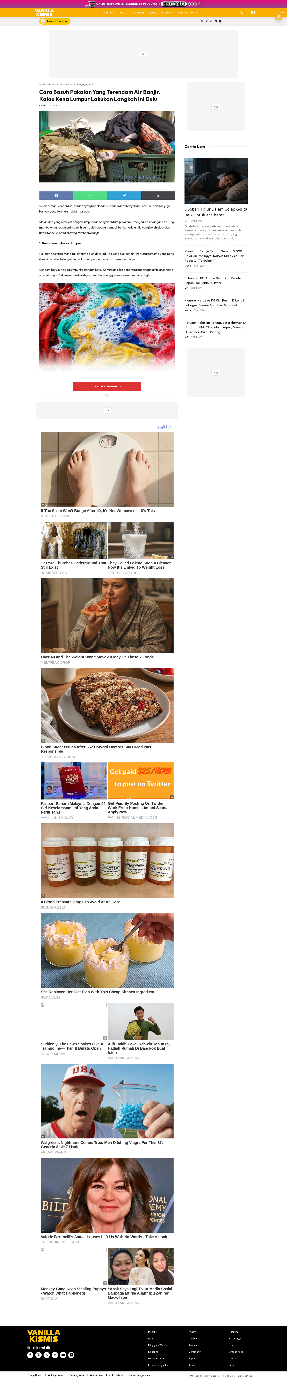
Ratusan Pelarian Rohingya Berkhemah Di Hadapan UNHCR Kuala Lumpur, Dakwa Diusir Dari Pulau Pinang (215, 327)
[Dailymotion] (220, 21)
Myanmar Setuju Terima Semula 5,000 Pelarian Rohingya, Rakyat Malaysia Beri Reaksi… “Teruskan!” (214, 255)
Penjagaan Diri (85, 84)
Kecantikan (66, 84)
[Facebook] (198, 21)
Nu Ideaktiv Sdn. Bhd (218, 1376)
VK (44, 105)
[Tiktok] (211, 21)
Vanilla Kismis (47, 84)
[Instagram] (202, 21)
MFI (186, 220)
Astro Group (247, 1376)
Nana (187, 265)
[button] (241, 12)
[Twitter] (207, 21)
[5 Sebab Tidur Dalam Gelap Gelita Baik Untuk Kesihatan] (216, 181)
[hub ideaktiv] (253, 11)
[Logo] (44, 12)
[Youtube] (215, 21)
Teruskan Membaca (107, 386)
